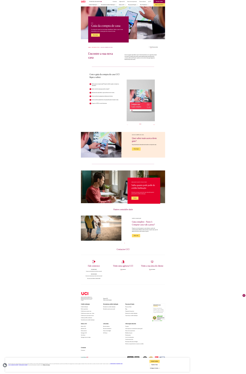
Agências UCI (122, 1)
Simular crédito (159, 1)
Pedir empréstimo (159, 4)
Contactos (115, 1)
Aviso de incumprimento (132, 1)
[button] (5, 365)
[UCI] (83, 1)
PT (150, 1)
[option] (158, 311)
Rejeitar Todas (154, 364)
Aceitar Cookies (154, 361)
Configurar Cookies (154, 368)
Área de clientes (142, 1)
